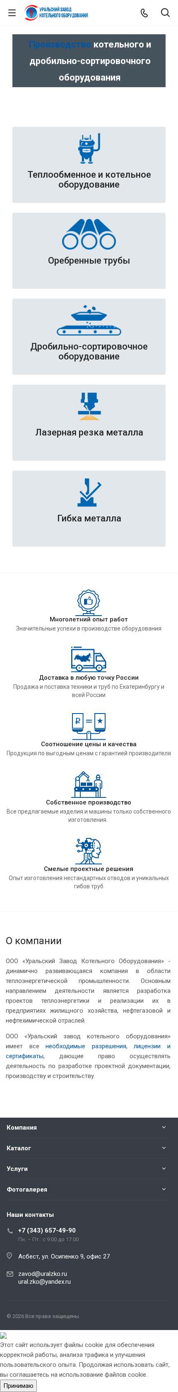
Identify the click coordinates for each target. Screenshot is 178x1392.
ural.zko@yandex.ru (44, 1281)
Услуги (17, 1169)
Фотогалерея (27, 1189)
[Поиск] (165, 13)
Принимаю (18, 1386)
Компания (22, 1127)
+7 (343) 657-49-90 (47, 1230)
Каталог (19, 1148)
